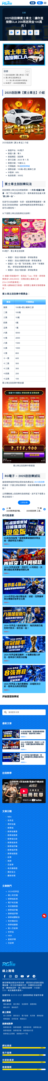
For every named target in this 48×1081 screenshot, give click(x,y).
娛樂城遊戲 (12, 854)
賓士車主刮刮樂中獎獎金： (19, 80)
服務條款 (33, 1004)
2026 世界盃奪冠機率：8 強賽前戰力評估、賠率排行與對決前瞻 (22, 656)
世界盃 (11, 820)
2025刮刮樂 (39, 482)
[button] (45, 3)
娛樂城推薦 (12, 835)
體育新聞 (11, 876)
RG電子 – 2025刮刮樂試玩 (16, 83)
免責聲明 (25, 1004)
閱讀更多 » (7, 544)
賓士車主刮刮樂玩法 (13, 78)
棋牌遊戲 (6, 1019)
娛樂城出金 (37, 1027)
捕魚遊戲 (40, 1016)
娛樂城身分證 (28, 1030)
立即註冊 (24, 502)
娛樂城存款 (27, 1027)
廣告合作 (6, 1007)
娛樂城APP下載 (22, 1034)
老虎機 (32, 1016)
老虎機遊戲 (12, 868)
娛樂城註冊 (7, 1027)
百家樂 (11, 865)
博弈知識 (11, 824)
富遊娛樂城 (25, 166)
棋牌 (10, 861)
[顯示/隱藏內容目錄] (26, 72)
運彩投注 (11, 872)
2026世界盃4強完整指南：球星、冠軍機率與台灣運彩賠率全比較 (23, 597)
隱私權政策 (7, 1004)
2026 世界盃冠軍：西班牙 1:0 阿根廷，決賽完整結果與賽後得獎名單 (23, 568)
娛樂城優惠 (12, 831)
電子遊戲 (25, 1016)
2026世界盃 (13, 891)
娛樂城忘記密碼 (9, 1034)
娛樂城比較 (12, 839)
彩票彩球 (15, 1019)
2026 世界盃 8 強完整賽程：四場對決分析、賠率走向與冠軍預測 (22, 685)
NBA (10, 817)
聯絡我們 (15, 1007)
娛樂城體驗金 (14, 917)
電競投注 (23, 1019)
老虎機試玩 (13, 921)
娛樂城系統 (12, 842)
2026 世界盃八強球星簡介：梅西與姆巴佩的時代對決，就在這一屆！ (23, 626)
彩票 (24, 13)
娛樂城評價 (12, 850)
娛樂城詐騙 (12, 846)
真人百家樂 (13, 928)
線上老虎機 (13, 895)
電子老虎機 (13, 902)
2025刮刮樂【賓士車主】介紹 (17, 75)
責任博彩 (16, 1004)
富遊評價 (12, 939)
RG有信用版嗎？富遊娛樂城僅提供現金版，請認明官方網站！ (22, 539)
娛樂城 (11, 828)
